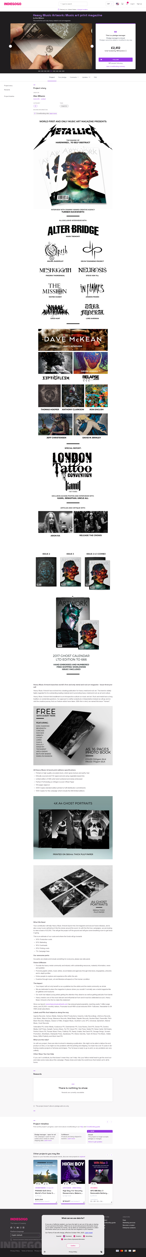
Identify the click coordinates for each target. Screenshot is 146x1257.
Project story (8, 85)
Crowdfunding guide (93, 1127)
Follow (116, 59)
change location (82, 9)
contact (43, 99)
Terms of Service (27, 1251)
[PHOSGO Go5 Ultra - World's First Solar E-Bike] (45, 1172)
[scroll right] (92, 46)
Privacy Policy (15, 1251)
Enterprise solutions (129, 1227)
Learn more (48, 1140)
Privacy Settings (40, 1251)
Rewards (7, 90)
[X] (14, 1228)
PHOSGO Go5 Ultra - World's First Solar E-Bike (44, 1193)
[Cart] (122, 4)
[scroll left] (10, 46)
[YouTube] (18, 1228)
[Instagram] (20, 1228)
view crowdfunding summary (115, 66)
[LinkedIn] (23, 1228)
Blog (103, 1225)
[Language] (117, 4)
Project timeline (9, 96)
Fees (124, 1220)
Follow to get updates (95, 1142)
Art (35, 106)
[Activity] (127, 4)
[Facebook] (11, 1228)
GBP (108, 4)
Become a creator (129, 1225)
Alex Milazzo (39, 18)
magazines (64, 106)
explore (82, 1156)
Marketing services (129, 1222)
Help (81, 1127)
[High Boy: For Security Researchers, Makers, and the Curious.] (73, 1172)
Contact (104, 1220)
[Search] (61, 4)
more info (36, 99)
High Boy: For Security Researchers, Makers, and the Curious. (72, 1193)
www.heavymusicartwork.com (57, 1004)
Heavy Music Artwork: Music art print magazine (67, 15)
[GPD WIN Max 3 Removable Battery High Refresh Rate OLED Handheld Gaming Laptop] (101, 1172)
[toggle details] (57, 1203)
